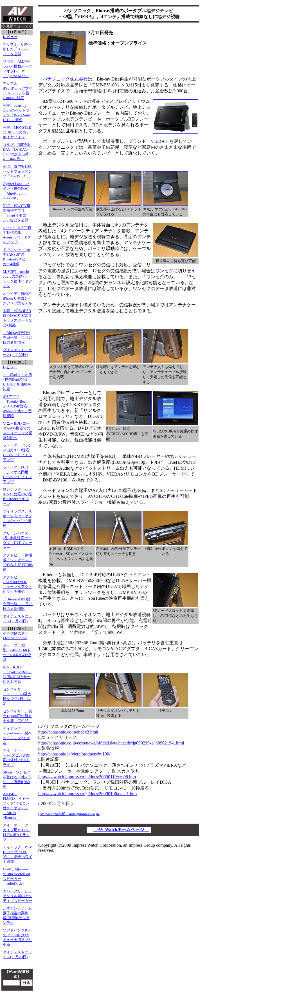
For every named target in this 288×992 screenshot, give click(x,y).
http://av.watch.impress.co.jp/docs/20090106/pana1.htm (87, 793)
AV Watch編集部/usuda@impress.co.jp (69, 814)
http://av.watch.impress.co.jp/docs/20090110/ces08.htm (87, 776)
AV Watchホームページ (121, 829)
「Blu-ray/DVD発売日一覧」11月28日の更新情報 (18, 604)
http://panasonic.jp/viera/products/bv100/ (74, 754)
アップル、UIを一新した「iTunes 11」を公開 (17, 49)
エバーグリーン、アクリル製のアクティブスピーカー (17, 896)
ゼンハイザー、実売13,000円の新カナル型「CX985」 (17, 716)
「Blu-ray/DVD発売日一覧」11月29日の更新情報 (18, 337)
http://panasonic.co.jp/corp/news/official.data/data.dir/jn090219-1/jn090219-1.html (111, 743)
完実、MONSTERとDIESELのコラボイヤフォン (17, 132)
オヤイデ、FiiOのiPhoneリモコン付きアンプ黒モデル (17, 298)
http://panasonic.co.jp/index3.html (68, 732)
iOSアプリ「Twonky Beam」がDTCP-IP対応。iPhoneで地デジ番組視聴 (17, 406)
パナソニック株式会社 (65, 79)
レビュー (10, 37)
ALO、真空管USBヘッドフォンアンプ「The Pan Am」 (17, 171)
